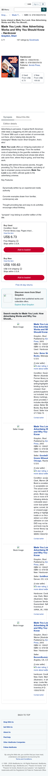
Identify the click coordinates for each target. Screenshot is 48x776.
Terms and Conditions (24, 759)
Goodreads (34, 39)
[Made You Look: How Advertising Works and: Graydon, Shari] (18, 426)
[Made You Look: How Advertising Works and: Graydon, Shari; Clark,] (18, 622)
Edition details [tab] (10, 123)
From (26, 78)
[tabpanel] (23, 173)
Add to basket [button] (24, 249)
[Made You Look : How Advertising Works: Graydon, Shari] (18, 324)
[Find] (44, 10)
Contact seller (39, 417)
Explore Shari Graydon (24, 304)
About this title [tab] (22, 116)
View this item (9, 233)
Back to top (24, 715)
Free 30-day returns (24, 284)
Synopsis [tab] (7, 116)
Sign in (36, 4)
